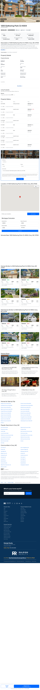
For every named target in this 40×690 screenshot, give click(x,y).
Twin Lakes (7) (23, 457)
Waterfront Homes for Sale (25, 437)
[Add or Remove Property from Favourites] (39, 1)
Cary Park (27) (3, 447)
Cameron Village (23, 511)
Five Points (22, 514)
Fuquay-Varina (6, 515)
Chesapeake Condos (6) (25, 464)
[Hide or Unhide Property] (33, 1)
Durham (5, 514)
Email (3, 164)
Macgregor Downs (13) (24, 451)
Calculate (20, 230)
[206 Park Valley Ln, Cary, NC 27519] (30, 336)
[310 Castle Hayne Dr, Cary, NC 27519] (10, 293)
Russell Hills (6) (23, 462)
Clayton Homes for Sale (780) (6, 407)
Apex (4, 508)
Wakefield (22, 521)
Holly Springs (6, 518)
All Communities (3, 466)
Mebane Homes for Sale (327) (6, 420)
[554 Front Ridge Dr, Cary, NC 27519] (10, 273)
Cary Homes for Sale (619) (25, 411)
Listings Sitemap (28, 561)
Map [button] (36, 186)
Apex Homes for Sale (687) (25, 409)
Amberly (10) (23, 453)
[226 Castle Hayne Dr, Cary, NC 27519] (10, 336)
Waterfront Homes (7, 534)
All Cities (2, 422)
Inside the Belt (23, 515)
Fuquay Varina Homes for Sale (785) (27, 405)
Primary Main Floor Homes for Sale (26, 435)
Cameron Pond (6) (4, 462)
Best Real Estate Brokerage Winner (17, 557)
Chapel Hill (5, 511)
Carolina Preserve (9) (24, 455)
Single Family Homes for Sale (25, 427)
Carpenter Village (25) (24, 449)
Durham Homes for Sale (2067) (26, 403)
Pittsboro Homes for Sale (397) (6, 416)
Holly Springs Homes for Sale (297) (26, 420)
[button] (12, 503)
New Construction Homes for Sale (26, 431)
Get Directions (33, 213)
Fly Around (4, 19)
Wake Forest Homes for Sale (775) (6, 409)
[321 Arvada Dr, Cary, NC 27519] (30, 293)
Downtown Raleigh (24, 512)
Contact (6, 686)
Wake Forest (6, 521)
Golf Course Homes (7, 537)
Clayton (5, 512)
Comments (4, 168)
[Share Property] (36, 1)
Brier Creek (22, 508)
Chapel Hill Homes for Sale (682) (6, 411)
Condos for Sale (23, 429)
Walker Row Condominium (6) (6, 464)
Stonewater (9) (3, 457)
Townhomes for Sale (4, 429)
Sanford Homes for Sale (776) (25, 407)
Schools (22, 440)
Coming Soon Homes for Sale (6, 437)
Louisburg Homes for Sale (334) (26, 418)
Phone (22, 164)
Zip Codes (2, 442)
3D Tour (2, 21)
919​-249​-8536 (27, 688)
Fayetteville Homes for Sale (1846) (6, 405)
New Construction (7, 530)
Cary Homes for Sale (4, 427)
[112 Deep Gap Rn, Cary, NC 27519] (10, 317)
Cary (4, 509)
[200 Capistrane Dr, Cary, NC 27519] (30, 317)
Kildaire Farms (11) (4, 453)
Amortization (23, 225)
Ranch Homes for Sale (4, 440)
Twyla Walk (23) (3, 451)
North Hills (22, 518)
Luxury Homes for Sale (4, 433)
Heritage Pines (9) (4, 455)
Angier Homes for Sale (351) (5, 418)
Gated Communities (7, 536)
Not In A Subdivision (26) (25, 447)
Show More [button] (19, 85)
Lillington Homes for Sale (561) (6, 413)
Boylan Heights (23, 509)
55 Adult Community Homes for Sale (7, 435)
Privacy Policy (34, 561)
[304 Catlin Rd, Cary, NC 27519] (30, 273)
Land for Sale (3, 431)
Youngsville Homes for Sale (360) (26, 416)
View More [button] (3, 49)
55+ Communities (7, 533)
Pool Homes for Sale (24, 433)
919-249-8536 (13, 547)
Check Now (29, 493)
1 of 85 (38, 21)
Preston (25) (3, 449)
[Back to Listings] (1, 1)
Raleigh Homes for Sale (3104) (6, 403)
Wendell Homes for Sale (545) (26, 413)
